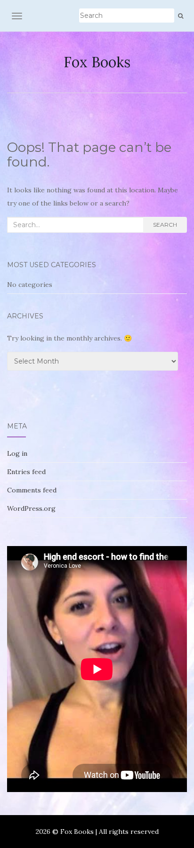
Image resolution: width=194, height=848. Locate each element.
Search (165, 224)
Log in (17, 453)
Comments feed (32, 490)
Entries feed (26, 472)
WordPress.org (31, 508)
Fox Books (97, 62)
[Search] (180, 16)
